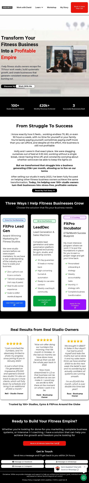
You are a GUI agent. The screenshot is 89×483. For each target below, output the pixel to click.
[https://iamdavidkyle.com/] (7, 7)
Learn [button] (38, 7)
